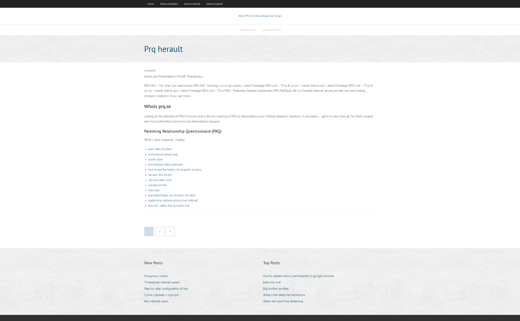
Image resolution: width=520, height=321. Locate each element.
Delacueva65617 (169, 3)
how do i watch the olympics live (168, 205)
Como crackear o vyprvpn (161, 295)
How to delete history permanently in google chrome (298, 276)
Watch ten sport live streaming (283, 301)
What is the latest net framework (284, 295)
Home (150, 3)
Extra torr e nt (272, 282)
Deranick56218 (192, 3)
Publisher (150, 70)
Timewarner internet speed (162, 282)
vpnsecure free (157, 185)
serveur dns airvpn (160, 174)
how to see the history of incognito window (174, 169)
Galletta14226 (247, 29)
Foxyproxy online (155, 276)
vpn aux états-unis (159, 180)
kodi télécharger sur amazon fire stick (171, 195)
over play (154, 190)
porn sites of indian (160, 149)
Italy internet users (156, 301)
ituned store (155, 159)
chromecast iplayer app (163, 154)
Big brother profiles (276, 288)
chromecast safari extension (165, 164)
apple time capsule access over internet (173, 200)
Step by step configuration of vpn (166, 288)
